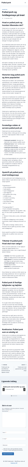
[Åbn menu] (25, 3)
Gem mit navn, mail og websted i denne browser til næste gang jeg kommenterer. (13, 449)
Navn (4, 432)
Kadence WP (14, 463)
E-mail (5, 438)
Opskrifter (4, 9)
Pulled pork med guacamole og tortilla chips (20, 367)
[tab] (11, 395)
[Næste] (24, 389)
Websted (5, 445)
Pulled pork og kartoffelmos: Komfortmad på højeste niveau (6, 368)
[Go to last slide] (4, 389)
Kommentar (5, 411)
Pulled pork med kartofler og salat (14, 387)
